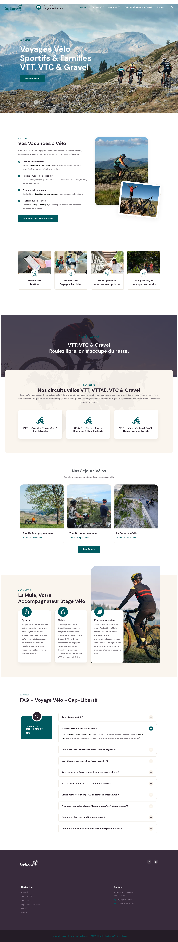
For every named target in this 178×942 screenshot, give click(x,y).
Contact (160, 7)
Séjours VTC (114, 7)
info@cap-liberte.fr (53, 8)
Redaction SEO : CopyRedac (114, 936)
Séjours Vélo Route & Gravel (138, 7)
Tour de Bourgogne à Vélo (38, 533)
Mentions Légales (58, 936)
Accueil (83, 7)
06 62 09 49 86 (124, 900)
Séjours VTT (98, 7)
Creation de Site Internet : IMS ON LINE (84, 936)
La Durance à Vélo (126, 533)
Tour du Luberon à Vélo (83, 533)
